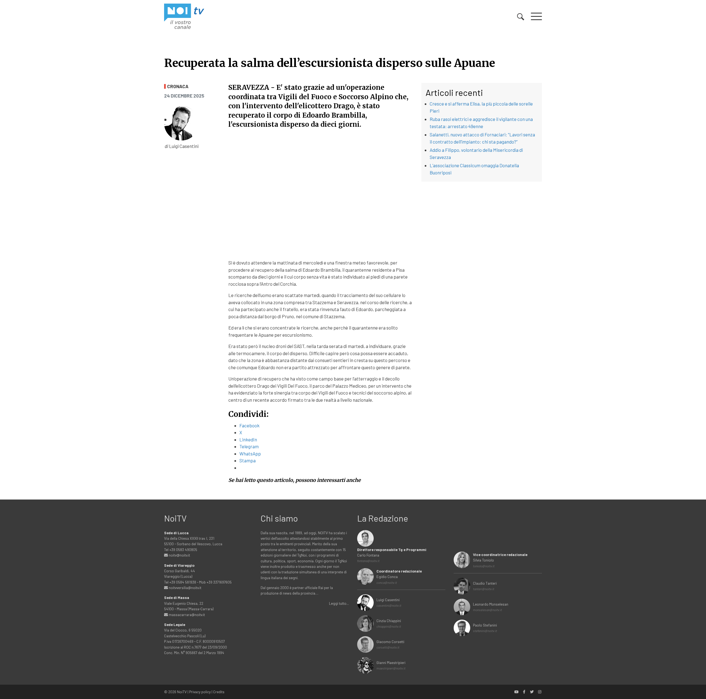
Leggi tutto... (339, 603)
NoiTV (182, 691)
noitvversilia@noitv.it (184, 587)
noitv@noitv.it (179, 555)
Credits (218, 691)
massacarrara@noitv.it (186, 614)
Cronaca (177, 86)
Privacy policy (200, 691)
